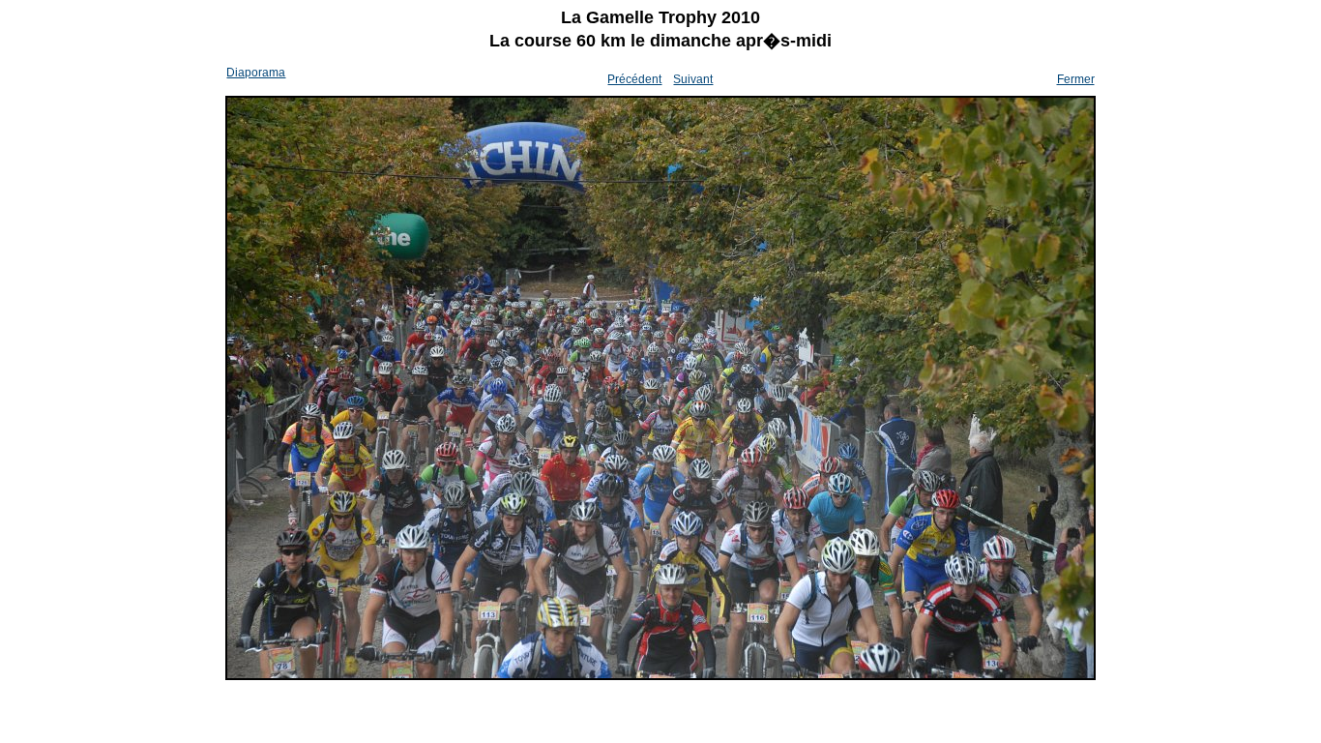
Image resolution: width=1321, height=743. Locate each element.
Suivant (693, 79)
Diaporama (255, 72)
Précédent (634, 79)
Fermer (1076, 79)
